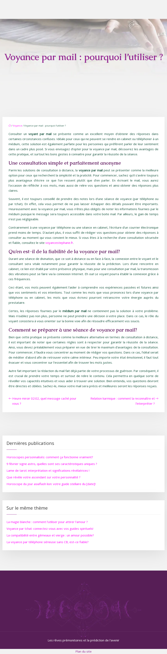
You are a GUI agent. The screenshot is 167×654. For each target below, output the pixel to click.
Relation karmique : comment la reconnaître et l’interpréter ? (122, 400)
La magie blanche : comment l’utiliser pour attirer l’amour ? (47, 522)
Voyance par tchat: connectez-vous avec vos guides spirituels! (50, 528)
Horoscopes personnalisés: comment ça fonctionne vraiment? (50, 457)
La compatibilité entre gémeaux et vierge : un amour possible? (50, 535)
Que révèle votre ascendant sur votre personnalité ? (43, 477)
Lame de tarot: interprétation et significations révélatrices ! (48, 470)
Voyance (17, 125)
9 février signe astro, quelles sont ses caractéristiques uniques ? (52, 464)
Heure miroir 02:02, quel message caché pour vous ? (44, 400)
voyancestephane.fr (59, 243)
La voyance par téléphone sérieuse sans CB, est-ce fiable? (48, 542)
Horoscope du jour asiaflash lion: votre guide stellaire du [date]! (51, 484)
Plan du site (83, 651)
